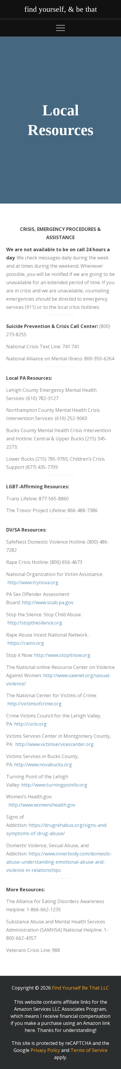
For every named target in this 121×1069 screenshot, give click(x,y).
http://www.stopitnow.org (62, 655)
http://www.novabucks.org (43, 764)
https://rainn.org (25, 643)
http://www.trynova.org (32, 582)
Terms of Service (88, 1050)
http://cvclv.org (30, 724)
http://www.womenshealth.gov (42, 805)
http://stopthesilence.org (34, 623)
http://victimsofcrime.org (34, 703)
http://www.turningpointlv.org (54, 785)
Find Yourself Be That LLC (80, 988)
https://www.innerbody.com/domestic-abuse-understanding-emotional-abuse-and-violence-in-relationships (59, 861)
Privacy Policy (45, 1050)
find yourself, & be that (60, 9)
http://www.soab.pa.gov (47, 602)
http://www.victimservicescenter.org (54, 744)
